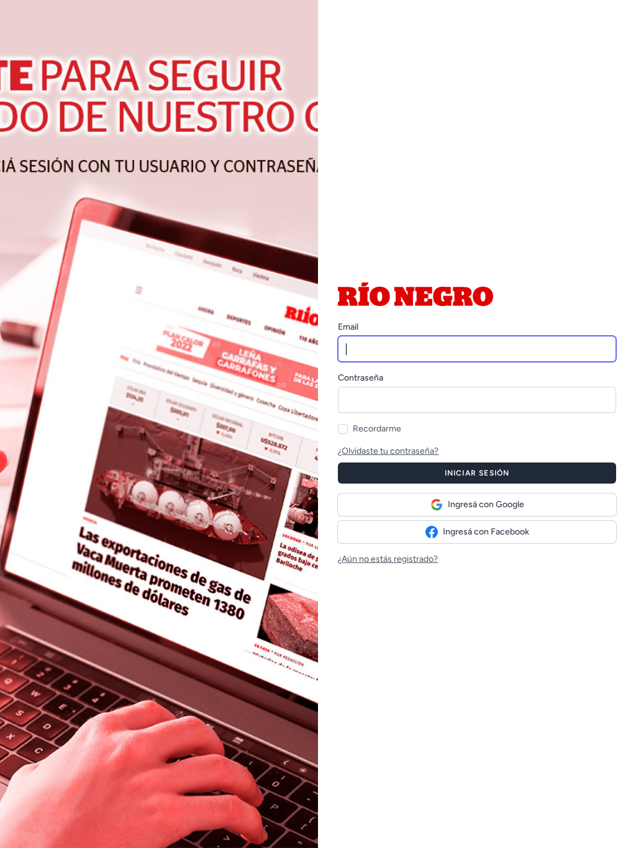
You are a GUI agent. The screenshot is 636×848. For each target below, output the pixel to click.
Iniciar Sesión (477, 473)
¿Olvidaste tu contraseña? (388, 451)
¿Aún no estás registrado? (388, 559)
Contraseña (360, 377)
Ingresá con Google (486, 504)
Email (348, 327)
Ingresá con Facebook (486, 531)
